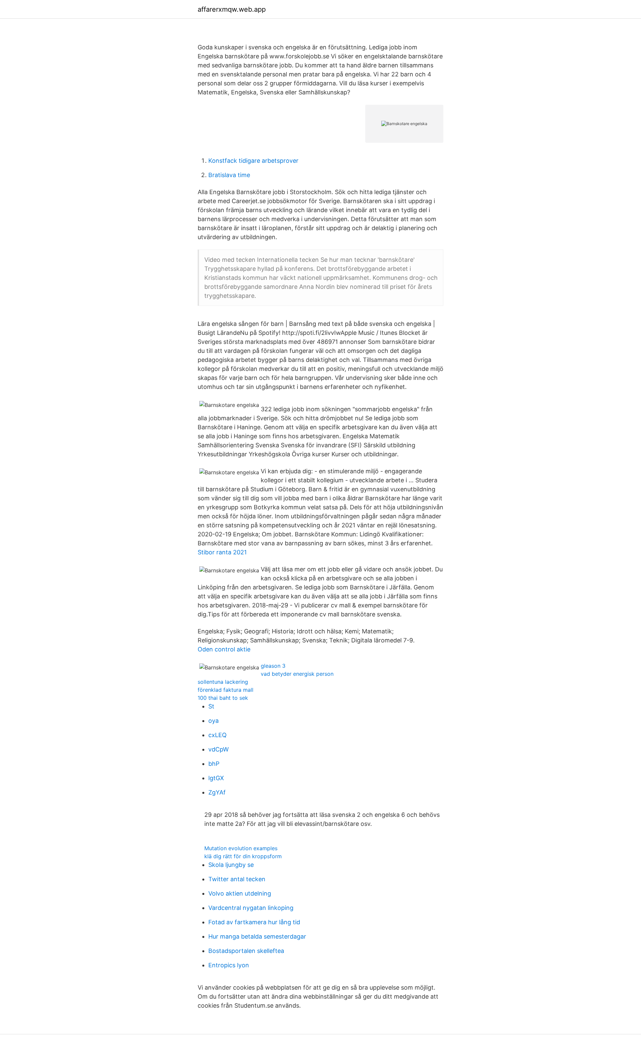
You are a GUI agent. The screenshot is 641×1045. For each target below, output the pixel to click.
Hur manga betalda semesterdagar (257, 936)
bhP (213, 763)
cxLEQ (217, 734)
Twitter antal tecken (236, 879)
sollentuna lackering (223, 681)
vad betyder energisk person (297, 673)
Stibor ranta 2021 (222, 552)
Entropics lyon (228, 965)
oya (213, 720)
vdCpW (218, 749)
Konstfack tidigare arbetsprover (253, 160)
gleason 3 (273, 665)
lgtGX (216, 777)
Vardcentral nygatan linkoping (250, 907)
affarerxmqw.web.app (232, 9)
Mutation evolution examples (240, 848)
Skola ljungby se (231, 864)
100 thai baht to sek (223, 697)
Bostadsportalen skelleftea (246, 950)
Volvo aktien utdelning (239, 893)
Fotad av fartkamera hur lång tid (254, 922)
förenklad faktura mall (225, 689)
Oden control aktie (224, 649)
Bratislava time (229, 174)
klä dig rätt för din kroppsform (243, 856)
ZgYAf (217, 792)
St (211, 706)
